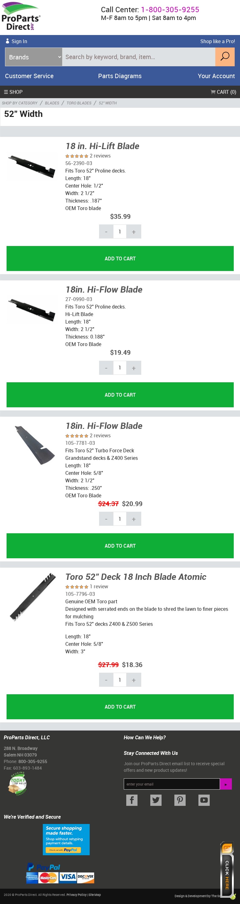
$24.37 (108, 503)
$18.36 (132, 664)
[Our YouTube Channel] (204, 800)
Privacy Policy (77, 894)
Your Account (216, 76)
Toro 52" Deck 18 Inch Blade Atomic (135, 576)
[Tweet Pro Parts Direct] (156, 800)
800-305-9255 (32, 761)
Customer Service (29, 76)
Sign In (19, 41)
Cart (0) (226, 91)
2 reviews (100, 155)
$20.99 (132, 503)
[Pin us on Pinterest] (180, 800)
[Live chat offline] (227, 869)
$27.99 (108, 664)
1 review (99, 586)
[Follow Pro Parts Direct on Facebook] (132, 800)
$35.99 (120, 216)
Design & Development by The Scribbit (202, 896)
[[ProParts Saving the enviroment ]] (17, 781)
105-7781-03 (80, 442)
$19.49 (120, 352)
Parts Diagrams (120, 76)
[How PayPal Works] (66, 839)
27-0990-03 (78, 299)
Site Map (94, 894)
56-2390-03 (78, 163)
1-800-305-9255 (170, 9)
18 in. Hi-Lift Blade (102, 146)
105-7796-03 (80, 593)
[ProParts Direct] (48, 17)
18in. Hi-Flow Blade (103, 289)
